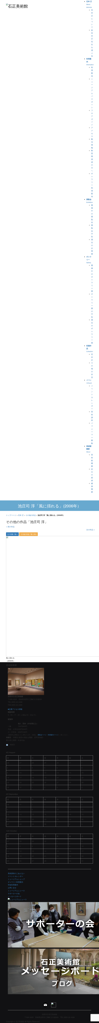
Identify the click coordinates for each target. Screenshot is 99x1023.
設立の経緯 (92, 475)
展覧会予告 (92, 231)
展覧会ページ (42, 735)
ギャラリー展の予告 (92, 305)
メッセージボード (14, 896)
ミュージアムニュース (16, 890)
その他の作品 (31, 515)
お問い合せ (12, 887)
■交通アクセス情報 (15, 709)
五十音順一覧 (11, 534)
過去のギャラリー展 (92, 331)
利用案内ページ (53, 735)
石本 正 (92, 357)
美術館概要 (92, 460)
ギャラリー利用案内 (92, 185)
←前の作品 (10, 526)
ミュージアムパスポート (92, 93)
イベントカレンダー (92, 397)
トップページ (11, 515)
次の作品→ (90, 529)
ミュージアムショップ (16, 879)
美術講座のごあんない (16, 873)
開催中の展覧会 (92, 214)
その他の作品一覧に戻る (28, 534)
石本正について (92, 18)
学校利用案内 (13, 885)
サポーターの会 (14, 893)
